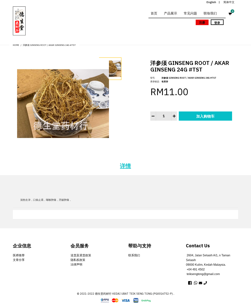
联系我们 (134, 255)
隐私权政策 (78, 259)
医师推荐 (19, 255)
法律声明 (76, 264)
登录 (217, 23)
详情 (125, 165)
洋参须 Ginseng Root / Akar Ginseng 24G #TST (49, 45)
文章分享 (19, 259)
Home (16, 45)
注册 (202, 22)
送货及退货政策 (81, 255)
